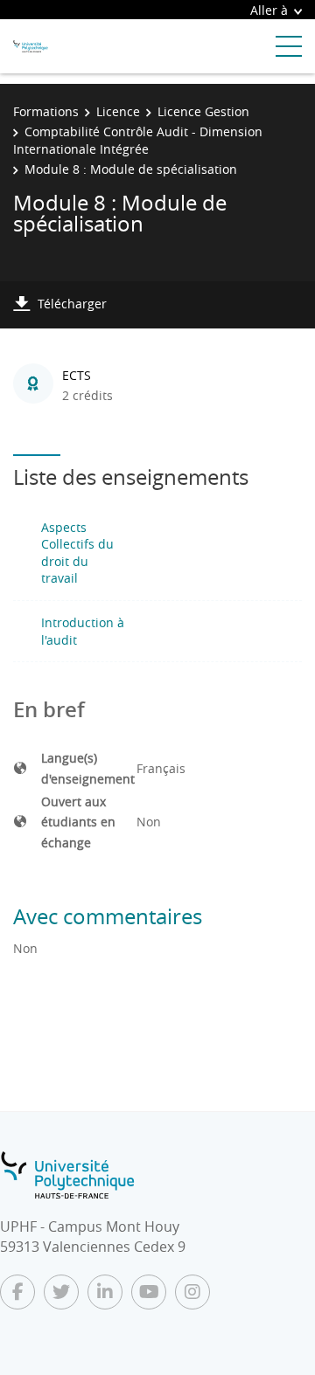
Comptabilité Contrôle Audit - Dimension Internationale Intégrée (137, 140)
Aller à (269, 10)
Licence (118, 111)
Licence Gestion (203, 111)
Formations (46, 111)
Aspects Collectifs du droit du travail (77, 553)
